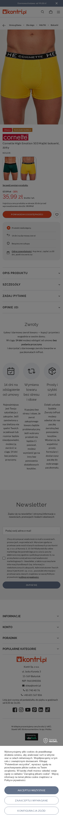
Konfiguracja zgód (31, 810)
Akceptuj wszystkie (32, 790)
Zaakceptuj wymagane (31, 800)
